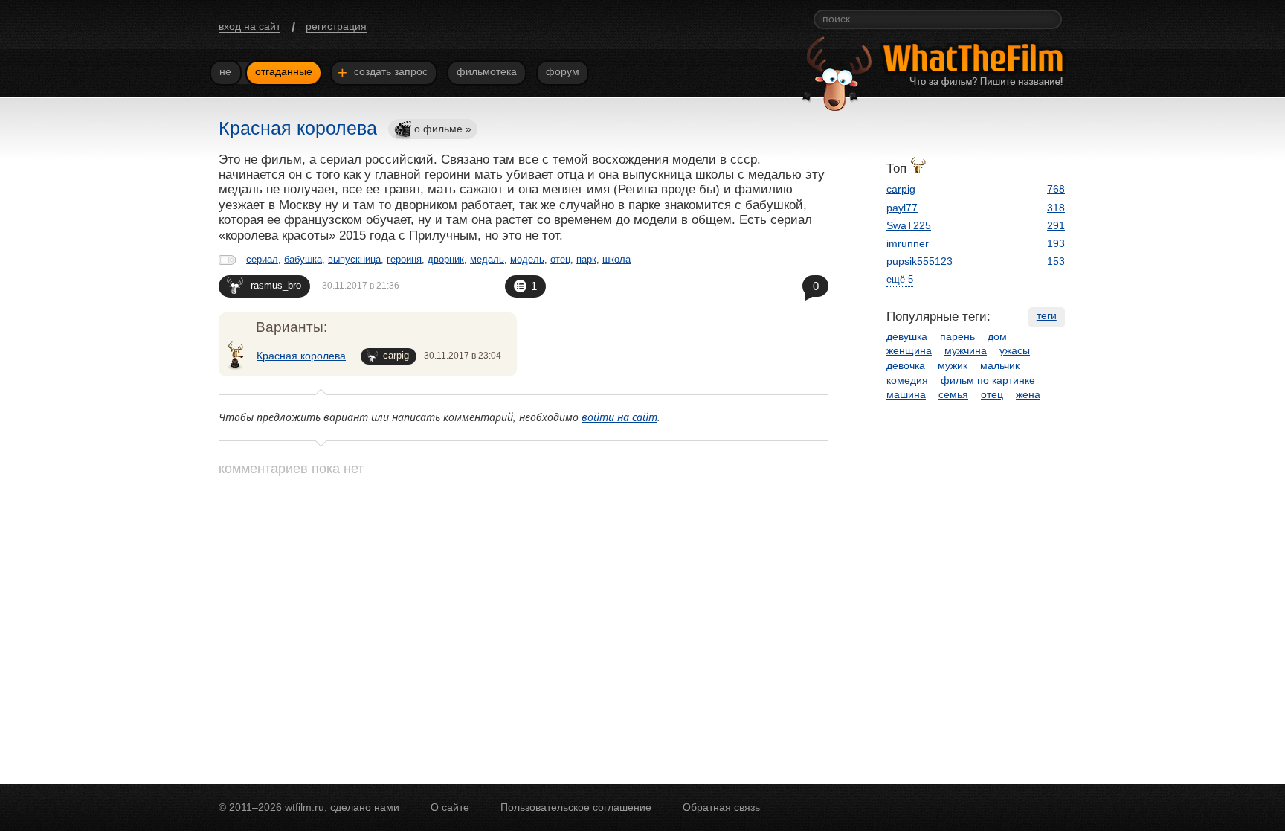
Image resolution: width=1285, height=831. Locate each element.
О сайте (450, 807)
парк (586, 259)
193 (1056, 243)
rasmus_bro (276, 285)
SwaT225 (908, 225)
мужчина (965, 350)
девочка (905, 365)
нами (386, 807)
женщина (909, 350)
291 (1056, 225)
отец (560, 259)
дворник (446, 259)
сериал (262, 259)
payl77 (902, 208)
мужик (952, 365)
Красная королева (301, 356)
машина (906, 394)
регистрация (336, 26)
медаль (487, 259)
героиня (404, 259)
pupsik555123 (919, 261)
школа (616, 259)
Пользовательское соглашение (575, 807)
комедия (907, 380)
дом (997, 336)
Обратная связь (721, 807)
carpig (396, 355)
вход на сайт (249, 26)
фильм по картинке (988, 380)
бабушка (303, 259)
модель (527, 259)
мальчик (1000, 365)
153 (1056, 261)
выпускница (354, 259)
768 (1056, 189)
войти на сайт (619, 417)
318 (1056, 208)
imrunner (907, 243)
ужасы (1014, 350)
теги (1047, 315)
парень (957, 336)
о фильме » (442, 129)
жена (1028, 394)
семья (953, 394)
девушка (906, 336)
